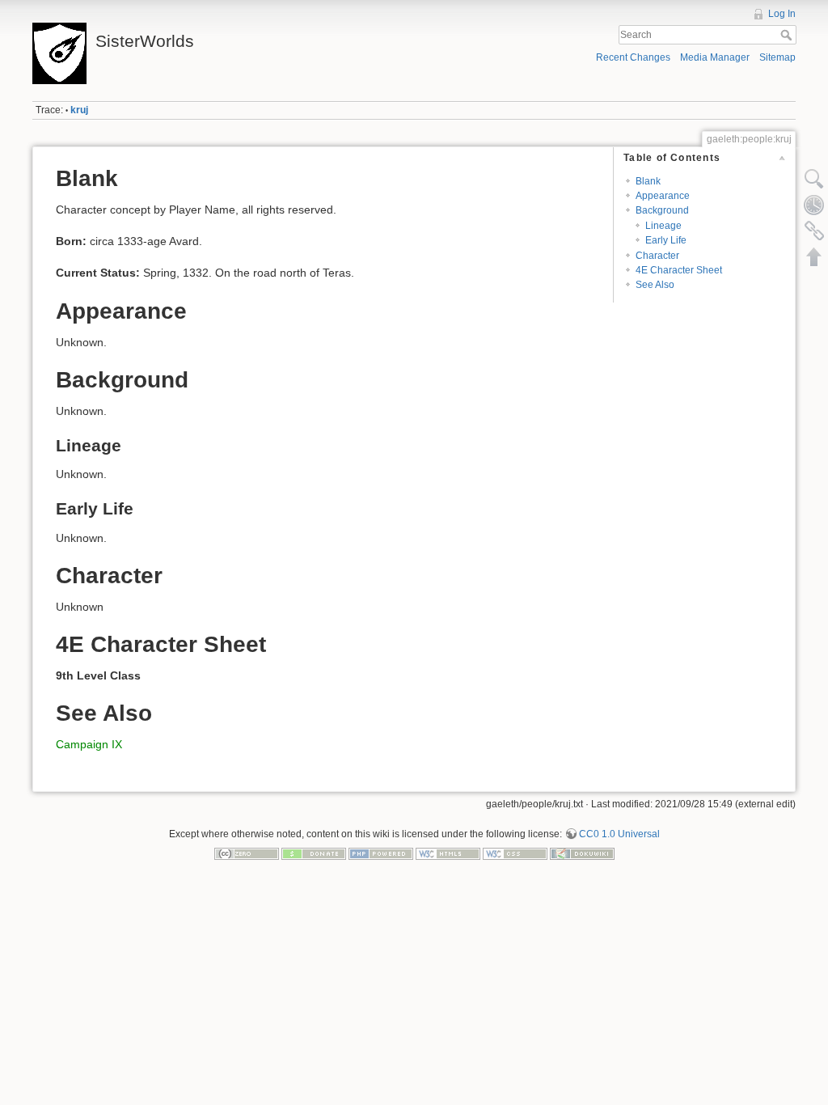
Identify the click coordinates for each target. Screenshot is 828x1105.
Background (662, 210)
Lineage (663, 225)
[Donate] (313, 852)
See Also (655, 284)
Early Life (665, 240)
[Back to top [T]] (814, 256)
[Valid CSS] (515, 852)
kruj (79, 110)
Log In (782, 13)
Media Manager (715, 57)
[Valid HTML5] (448, 852)
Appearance (663, 195)
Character (657, 255)
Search (788, 34)
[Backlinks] (814, 230)
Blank (648, 181)
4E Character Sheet (679, 270)
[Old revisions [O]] (814, 205)
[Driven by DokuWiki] (582, 852)
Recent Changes (633, 57)
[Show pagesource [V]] (814, 179)
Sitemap (777, 57)
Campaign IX (89, 744)
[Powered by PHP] (381, 852)
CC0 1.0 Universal (619, 834)
